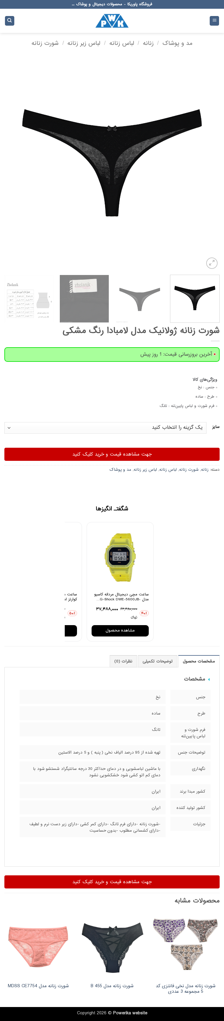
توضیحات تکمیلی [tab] (157, 661)
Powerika (122, 1013)
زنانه (148, 43)
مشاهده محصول (120, 630)
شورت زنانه (45, 43)
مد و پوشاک (177, 43)
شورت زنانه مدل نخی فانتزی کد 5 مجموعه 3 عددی (186, 988)
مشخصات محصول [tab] (199, 661)
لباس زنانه (121, 43)
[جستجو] (9, 21)
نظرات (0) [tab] (123, 661)
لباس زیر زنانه (83, 43)
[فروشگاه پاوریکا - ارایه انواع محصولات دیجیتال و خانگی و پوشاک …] (112, 20)
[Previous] (208, 162)
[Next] (12, 162)
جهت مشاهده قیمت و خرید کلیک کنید (112, 454)
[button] (214, 21)
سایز (216, 427)
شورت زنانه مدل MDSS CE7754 (38, 986)
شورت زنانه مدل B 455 (112, 986)
